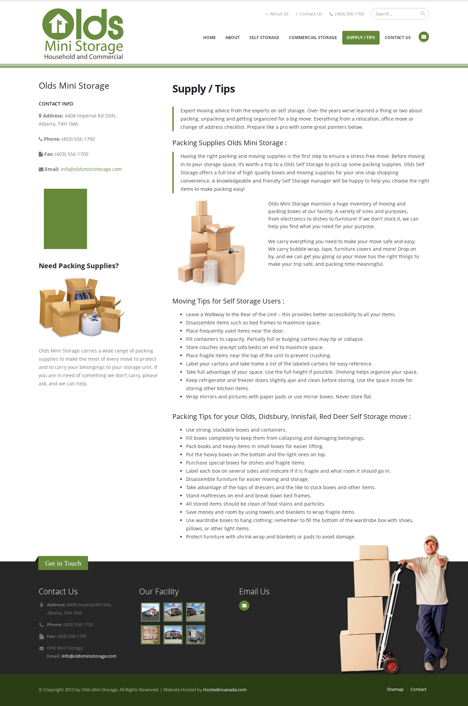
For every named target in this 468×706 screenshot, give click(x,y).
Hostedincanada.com (225, 690)
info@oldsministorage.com (91, 169)
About (232, 37)
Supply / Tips (361, 37)
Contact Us (310, 14)
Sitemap (395, 689)
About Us (278, 14)
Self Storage (264, 37)
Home (209, 37)
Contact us (398, 37)
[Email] (424, 37)
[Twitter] (244, 605)
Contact (418, 689)
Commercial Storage (313, 37)
